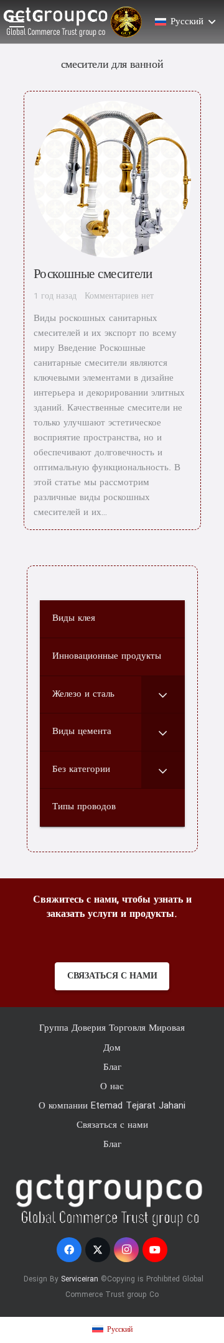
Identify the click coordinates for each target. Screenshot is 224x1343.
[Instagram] (126, 1249)
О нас (112, 1086)
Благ (112, 1067)
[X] (97, 1249)
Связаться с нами (112, 1125)
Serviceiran (79, 1279)
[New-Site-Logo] (70, 21)
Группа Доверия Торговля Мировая (112, 1028)
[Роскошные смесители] (112, 310)
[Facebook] (69, 1249)
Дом (112, 1048)
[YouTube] (154, 1249)
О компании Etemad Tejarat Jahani (112, 1106)
